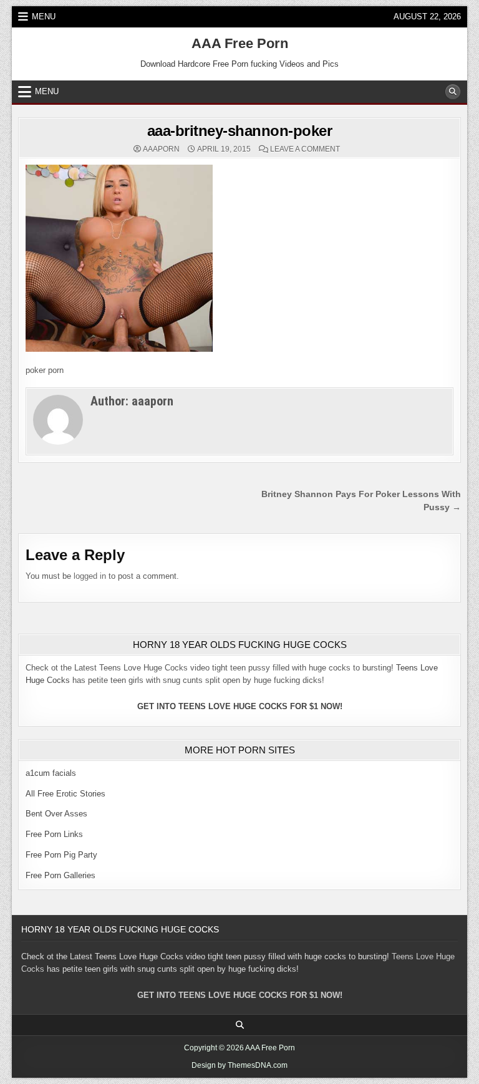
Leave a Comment (305, 149)
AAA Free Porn (239, 43)
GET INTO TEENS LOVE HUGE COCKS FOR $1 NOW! (239, 706)
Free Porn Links (54, 834)
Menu (44, 16)
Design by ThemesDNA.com (239, 1065)
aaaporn (161, 149)
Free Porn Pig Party (61, 854)
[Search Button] (452, 91)
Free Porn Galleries (60, 875)
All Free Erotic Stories (65, 793)
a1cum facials (51, 773)
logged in (90, 576)
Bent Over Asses (56, 813)
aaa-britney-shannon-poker (239, 130)
